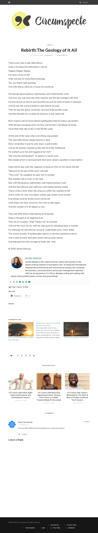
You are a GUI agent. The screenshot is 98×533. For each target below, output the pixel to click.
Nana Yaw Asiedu (25, 422)
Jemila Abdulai (62, 55)
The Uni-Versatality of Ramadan (76, 337)
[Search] (80, 2)
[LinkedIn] (34, 355)
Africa (49, 45)
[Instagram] (17, 282)
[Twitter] (11, 282)
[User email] (29, 282)
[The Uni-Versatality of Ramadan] (76, 329)
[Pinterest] (26, 355)
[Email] (30, 355)
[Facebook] (14, 282)
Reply (87, 421)
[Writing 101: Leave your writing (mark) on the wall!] (50, 330)
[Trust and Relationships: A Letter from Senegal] (21, 329)
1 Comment (49, 55)
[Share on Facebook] (17, 355)
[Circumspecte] (49, 20)
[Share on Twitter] (22, 355)
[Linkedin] (23, 282)
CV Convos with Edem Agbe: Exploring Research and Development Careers (21, 395)
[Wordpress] (26, 282)
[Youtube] (20, 282)
